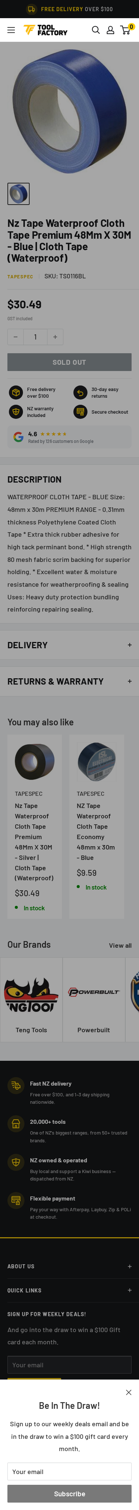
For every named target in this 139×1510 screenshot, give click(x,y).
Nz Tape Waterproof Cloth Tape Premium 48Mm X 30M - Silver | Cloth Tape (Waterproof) (34, 841)
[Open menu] (11, 30)
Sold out (69, 362)
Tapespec (20, 276)
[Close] (129, 1391)
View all (120, 945)
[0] (125, 30)
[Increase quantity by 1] (55, 337)
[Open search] (96, 30)
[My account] (110, 30)
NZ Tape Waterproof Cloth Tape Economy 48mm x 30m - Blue (96, 831)
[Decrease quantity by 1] (15, 337)
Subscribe (69, 1493)
